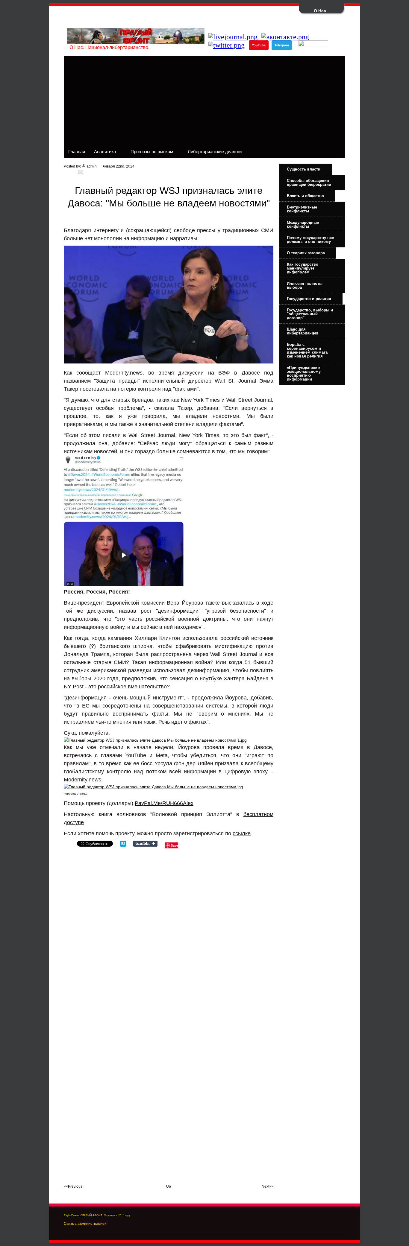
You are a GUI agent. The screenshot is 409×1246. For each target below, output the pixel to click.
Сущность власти (303, 169)
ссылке (242, 833)
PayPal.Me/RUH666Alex (164, 803)
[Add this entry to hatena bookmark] (123, 845)
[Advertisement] (204, 101)
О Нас (320, 10)
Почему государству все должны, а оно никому (310, 239)
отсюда (82, 793)
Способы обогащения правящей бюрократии (309, 182)
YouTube (259, 45)
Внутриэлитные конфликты (302, 209)
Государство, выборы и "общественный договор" (310, 314)
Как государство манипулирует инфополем (302, 268)
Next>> (267, 1186)
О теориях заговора (306, 253)
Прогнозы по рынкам (149, 153)
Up (168, 1186)
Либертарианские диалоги (212, 153)
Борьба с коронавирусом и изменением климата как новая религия (307, 350)
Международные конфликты (303, 224)
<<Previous (73, 1186)
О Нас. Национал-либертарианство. (109, 47)
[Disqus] (168, 931)
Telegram (282, 45)
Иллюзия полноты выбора (304, 285)
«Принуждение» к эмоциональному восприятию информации (304, 373)
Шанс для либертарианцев (303, 331)
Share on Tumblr (145, 844)
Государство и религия (309, 298)
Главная (76, 151)
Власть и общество (305, 196)
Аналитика (103, 153)
